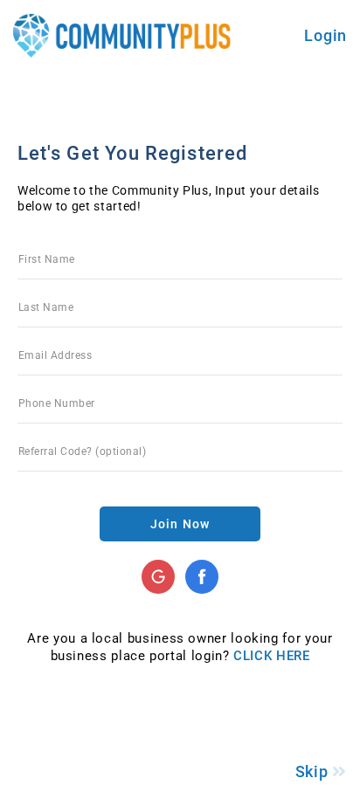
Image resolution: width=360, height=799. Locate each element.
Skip (314, 771)
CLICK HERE (271, 656)
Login (325, 35)
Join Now (180, 524)
